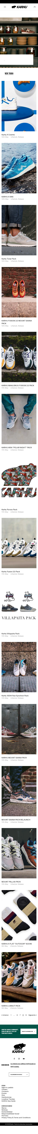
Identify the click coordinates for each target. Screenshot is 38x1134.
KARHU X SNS (7, 197)
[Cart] (34, 7)
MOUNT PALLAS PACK (11, 882)
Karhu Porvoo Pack (9, 509)
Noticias (5, 1110)
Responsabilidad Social (10, 1114)
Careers (4, 1089)
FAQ (3, 1095)
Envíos (4, 1093)
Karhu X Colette (8, 135)
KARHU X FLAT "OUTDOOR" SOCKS (17, 944)
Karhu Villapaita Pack (10, 633)
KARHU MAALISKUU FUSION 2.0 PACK (18, 385)
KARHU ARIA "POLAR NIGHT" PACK (17, 447)
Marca (4, 1108)
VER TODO (9, 73)
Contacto (5, 1091)
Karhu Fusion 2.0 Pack (11, 571)
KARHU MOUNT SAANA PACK (14, 757)
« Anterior (5, 1015)
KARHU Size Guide (8, 1101)
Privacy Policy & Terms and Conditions (16, 1118)
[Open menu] (4, 7)
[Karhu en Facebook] (14, 1059)
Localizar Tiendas (8, 1099)
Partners (5, 1116)
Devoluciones (6, 1097)
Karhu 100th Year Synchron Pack (15, 695)
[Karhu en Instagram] (19, 1059)
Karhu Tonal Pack (9, 259)
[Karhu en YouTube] (24, 1059)
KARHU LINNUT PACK (11, 1006)
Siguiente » (32, 1015)
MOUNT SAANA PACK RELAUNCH (16, 820)
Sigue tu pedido (7, 1087)
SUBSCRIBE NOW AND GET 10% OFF (19, 1)
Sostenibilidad (7, 1112)
